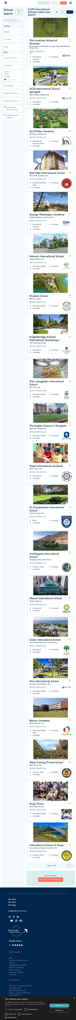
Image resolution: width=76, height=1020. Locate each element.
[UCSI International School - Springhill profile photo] (50, 76)
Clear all (19, 11)
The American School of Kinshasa (43, 42)
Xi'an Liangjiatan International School (46, 383)
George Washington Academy (47, 214)
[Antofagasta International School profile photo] (50, 541)
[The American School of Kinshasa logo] (66, 56)
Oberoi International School (45, 598)
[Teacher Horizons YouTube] (11, 920)
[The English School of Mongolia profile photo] (50, 413)
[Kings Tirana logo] (66, 814)
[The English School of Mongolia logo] (66, 435)
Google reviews (15, 941)
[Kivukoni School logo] (66, 306)
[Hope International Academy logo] (66, 476)
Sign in (55, 3)
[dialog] (38, 1008)
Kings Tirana (36, 803)
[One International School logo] (66, 687)
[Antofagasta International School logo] (66, 567)
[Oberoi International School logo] (66, 609)
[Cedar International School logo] (66, 650)
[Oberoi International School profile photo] (50, 585)
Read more (8, 1006)
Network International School (46, 256)
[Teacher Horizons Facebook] (13, 917)
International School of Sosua (46, 845)
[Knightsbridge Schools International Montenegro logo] (66, 350)
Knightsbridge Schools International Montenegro (44, 338)
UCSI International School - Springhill (45, 90)
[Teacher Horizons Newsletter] (20, 920)
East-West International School (47, 173)
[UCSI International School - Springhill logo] (66, 98)
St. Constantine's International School (46, 509)
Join (63, 3)
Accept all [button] (59, 1005)
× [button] (74, 998)
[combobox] (12, 32)
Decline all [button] (59, 1010)
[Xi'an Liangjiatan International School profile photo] (50, 368)
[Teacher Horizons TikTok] (16, 920)
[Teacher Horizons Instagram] (9, 917)
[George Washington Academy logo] (66, 223)
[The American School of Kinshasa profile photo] (50, 27)
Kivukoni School (38, 296)
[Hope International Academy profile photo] (50, 453)
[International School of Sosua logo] (66, 855)
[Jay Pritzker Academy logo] (66, 141)
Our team (12, 902)
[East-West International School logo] (66, 183)
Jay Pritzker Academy (41, 131)
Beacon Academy (39, 720)
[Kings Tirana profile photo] (50, 791)
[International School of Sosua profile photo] (50, 832)
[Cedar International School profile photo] (50, 627)
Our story (12, 899)
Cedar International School (45, 639)
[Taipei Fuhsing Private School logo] (66, 773)
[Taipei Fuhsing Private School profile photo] (50, 749)
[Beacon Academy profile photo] (50, 708)
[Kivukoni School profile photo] (50, 283)
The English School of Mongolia (47, 425)
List (70, 12)
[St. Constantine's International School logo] (66, 522)
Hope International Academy (46, 466)
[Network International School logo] (66, 266)
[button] (26, 1018)
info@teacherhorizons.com (17, 911)
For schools (44, 3)
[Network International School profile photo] (50, 243)
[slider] (11, 78)
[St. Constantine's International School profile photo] (50, 494)
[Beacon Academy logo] (66, 731)
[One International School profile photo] (50, 668)
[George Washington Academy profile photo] (50, 201)
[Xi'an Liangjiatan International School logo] (66, 395)
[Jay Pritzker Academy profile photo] (50, 118)
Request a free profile (50, 879)
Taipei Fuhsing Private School (46, 762)
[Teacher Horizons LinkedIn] (17, 917)
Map (62, 12)
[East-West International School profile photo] (50, 160)
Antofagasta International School (44, 555)
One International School (44, 681)
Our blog (12, 905)
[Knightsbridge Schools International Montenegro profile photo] (50, 324)
